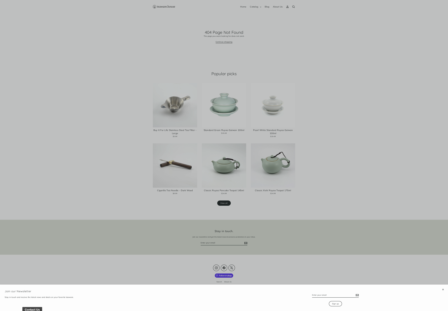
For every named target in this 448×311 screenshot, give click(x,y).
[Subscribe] (357, 295)
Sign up (335, 304)
